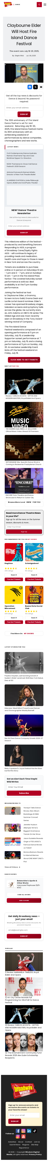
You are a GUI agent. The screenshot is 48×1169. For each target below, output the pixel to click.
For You (15, 366)
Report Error (24, 1148)
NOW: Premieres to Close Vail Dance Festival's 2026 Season (22, 165)
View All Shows (23, 895)
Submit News (15, 1145)
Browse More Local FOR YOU (24, 502)
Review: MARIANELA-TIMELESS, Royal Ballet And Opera (22, 973)
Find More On (22, 633)
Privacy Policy (35, 1154)
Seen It (14, 575)
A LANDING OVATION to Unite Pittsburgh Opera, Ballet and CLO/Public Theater (23, 181)
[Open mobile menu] (44, 4)
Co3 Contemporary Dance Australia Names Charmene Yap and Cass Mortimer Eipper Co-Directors (22, 155)
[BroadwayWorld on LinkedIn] (29, 1131)
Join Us (37, 1142)
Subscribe (24, 793)
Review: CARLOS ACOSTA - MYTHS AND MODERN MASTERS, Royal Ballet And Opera (23, 1027)
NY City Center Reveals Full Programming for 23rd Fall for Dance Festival (22, 1000)
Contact (28, 1142)
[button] (39, 4)
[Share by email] (41, 87)
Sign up (24, 936)
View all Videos (11, 867)
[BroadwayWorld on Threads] (17, 1136)
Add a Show (24, 900)
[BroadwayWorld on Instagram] (23, 1131)
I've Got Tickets (13, 579)
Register (26, 4)
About (20, 1142)
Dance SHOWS (11, 874)
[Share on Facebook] (30, 87)
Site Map (34, 1145)
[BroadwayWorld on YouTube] (23, 1136)
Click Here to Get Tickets (24, 359)
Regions (25, 1145)
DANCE (17, 4)
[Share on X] (35, 87)
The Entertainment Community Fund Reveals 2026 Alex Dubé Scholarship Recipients (23, 1055)
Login (33, 4)
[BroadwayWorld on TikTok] (34, 1131)
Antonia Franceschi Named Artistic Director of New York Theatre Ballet (21, 173)
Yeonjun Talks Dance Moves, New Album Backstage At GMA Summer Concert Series (32, 814)
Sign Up (24, 114)
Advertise (12, 1142)
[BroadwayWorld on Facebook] (17, 1131)
